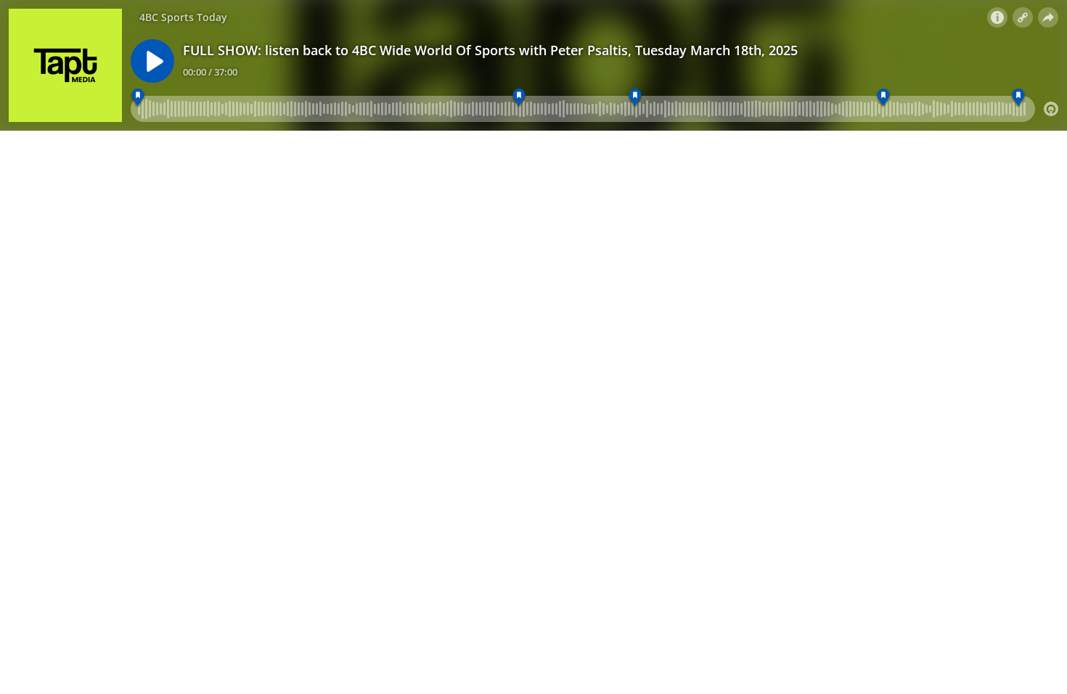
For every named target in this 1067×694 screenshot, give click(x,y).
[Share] (1048, 17)
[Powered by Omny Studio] (1051, 109)
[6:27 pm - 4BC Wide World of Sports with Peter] (518, 97)
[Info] (997, 17)
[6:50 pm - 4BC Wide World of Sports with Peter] (883, 97)
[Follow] (1023, 17)
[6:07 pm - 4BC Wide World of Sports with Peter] (138, 97)
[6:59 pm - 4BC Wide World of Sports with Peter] (1018, 97)
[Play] (152, 61)
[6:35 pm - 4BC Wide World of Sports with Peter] (635, 97)
